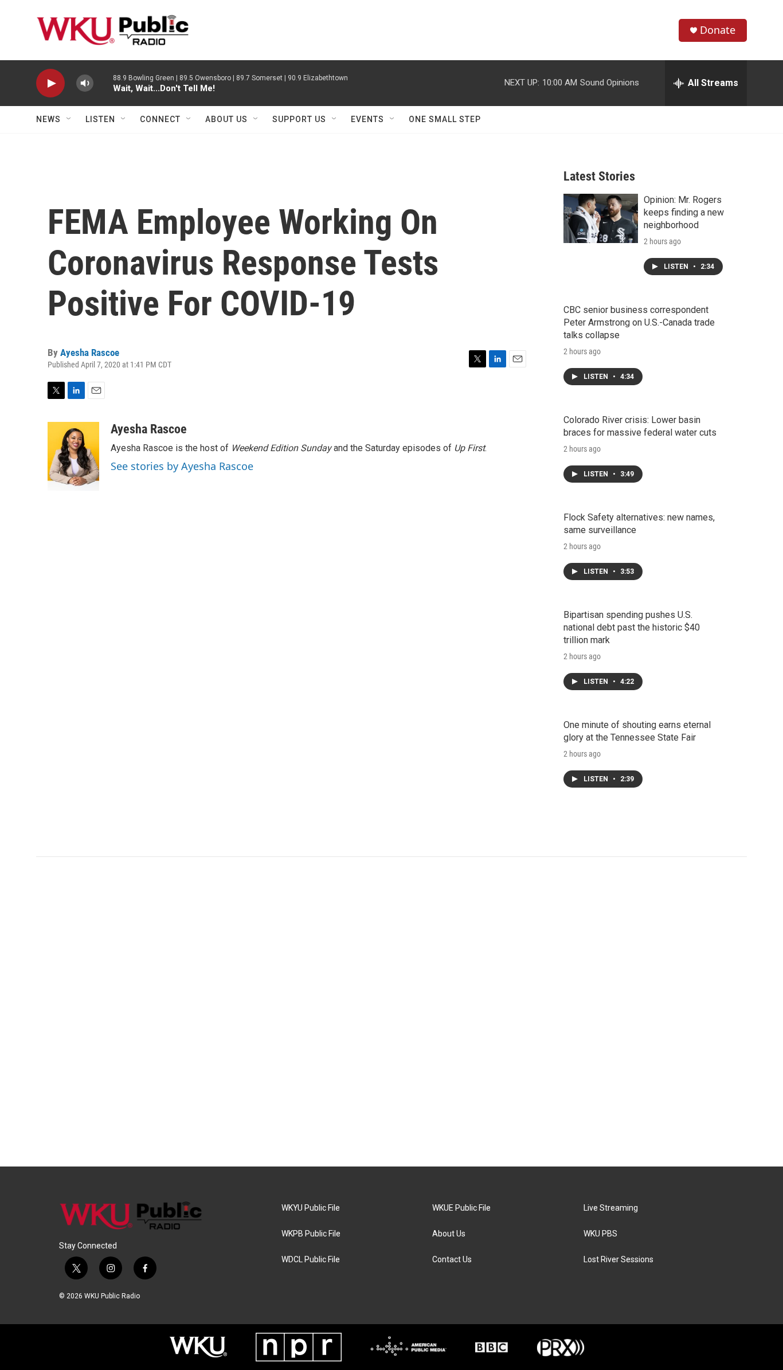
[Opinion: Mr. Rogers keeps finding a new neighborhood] (600, 218)
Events (367, 119)
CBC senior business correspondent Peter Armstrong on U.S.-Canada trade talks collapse (639, 322)
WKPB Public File (310, 1234)
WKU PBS (600, 1234)
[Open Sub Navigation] (69, 119)
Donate (717, 30)
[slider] (103, 83)
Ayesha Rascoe (89, 352)
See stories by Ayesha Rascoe (182, 466)
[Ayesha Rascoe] (73, 456)
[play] (50, 83)
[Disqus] (391, 1011)
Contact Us (452, 1259)
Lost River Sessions (618, 1259)
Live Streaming (611, 1208)
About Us (226, 119)
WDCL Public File (310, 1259)
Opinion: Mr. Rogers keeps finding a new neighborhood (684, 212)
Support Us (299, 119)
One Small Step (445, 119)
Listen (100, 119)
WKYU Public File (310, 1208)
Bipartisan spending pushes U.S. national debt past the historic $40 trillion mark (631, 627)
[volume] (85, 83)
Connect (160, 119)
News (48, 119)
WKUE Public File (461, 1208)
